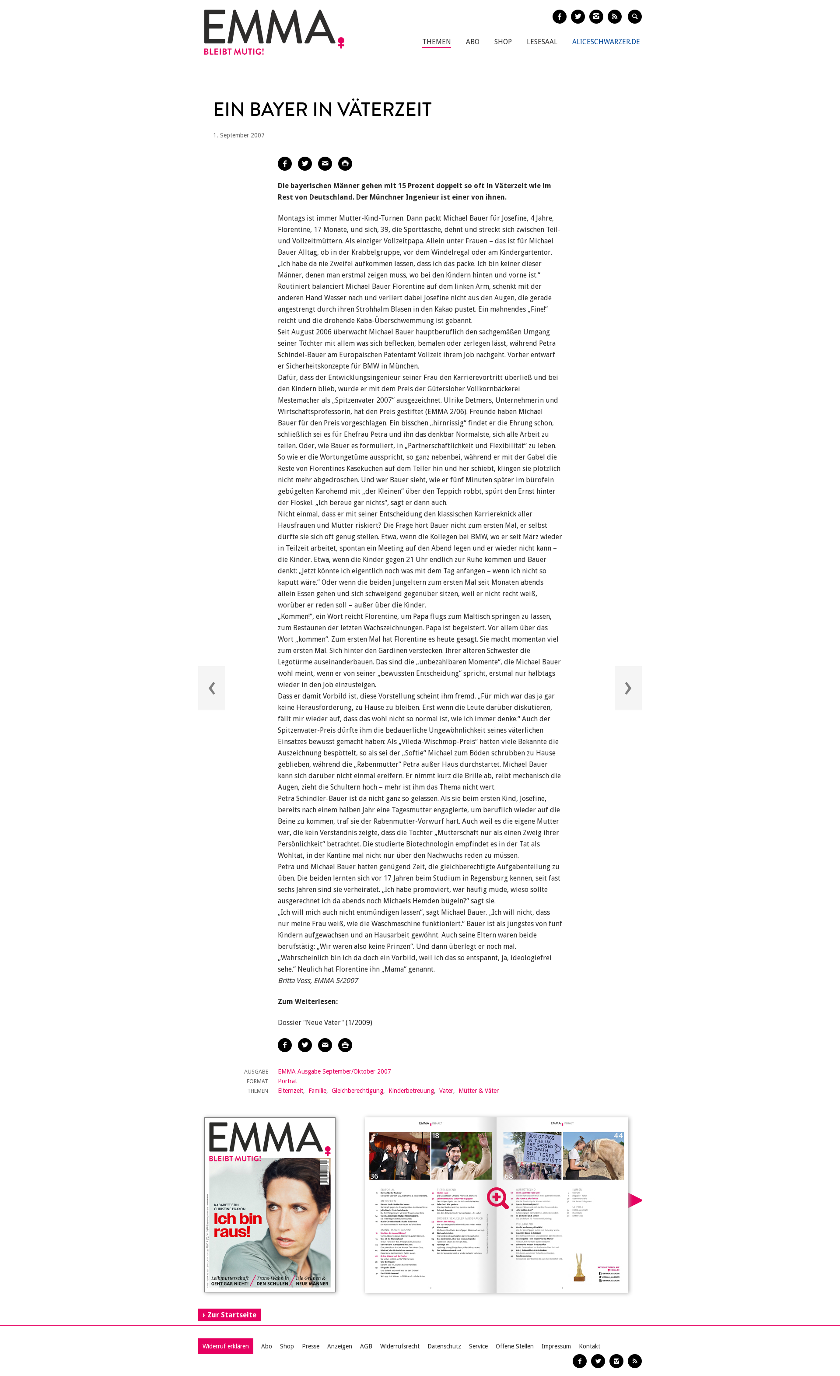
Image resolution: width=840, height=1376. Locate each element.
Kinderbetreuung (411, 1090)
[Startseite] (274, 32)
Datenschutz (444, 1346)
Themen (436, 42)
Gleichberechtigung (357, 1090)
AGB (366, 1346)
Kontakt (589, 1346)
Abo (473, 42)
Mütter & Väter (478, 1090)
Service (478, 1346)
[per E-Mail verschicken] (325, 164)
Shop (503, 42)
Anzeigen (339, 1346)
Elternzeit (290, 1090)
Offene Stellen (515, 1346)
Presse (310, 1346)
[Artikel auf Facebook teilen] (285, 164)
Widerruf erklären (226, 1346)
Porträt (287, 1081)
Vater (446, 1090)
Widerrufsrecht (400, 1346)
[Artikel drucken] (345, 164)
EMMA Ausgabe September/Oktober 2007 (334, 1071)
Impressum (556, 1346)
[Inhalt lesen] (498, 1198)
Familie (317, 1090)
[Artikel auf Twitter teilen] (305, 164)
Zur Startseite (231, 1315)
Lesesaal (542, 42)
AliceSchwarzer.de (606, 42)
